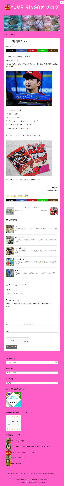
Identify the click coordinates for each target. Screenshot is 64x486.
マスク (17, 226)
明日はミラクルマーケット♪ (19, 458)
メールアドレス (28, 324)
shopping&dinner (16, 463)
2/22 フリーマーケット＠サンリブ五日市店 (23, 452)
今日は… (17, 270)
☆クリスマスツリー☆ (22, 237)
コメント (8, 307)
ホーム (7, 35)
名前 (7, 324)
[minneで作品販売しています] (13, 399)
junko (56, 190)
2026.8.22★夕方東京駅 (18, 441)
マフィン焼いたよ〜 (21, 248)
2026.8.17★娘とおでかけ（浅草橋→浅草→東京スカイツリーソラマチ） (31, 446)
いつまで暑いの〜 (20, 259)
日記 (14, 35)
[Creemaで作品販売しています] (13, 423)
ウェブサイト (9, 331)
